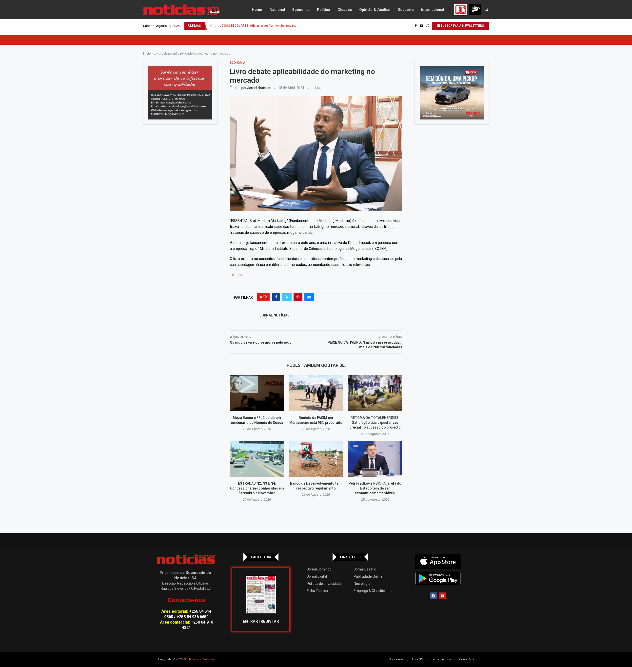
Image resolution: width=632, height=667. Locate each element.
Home (257, 9)
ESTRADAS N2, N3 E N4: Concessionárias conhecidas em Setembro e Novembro (257, 488)
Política (323, 9)
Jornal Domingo (319, 569)
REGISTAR (270, 621)
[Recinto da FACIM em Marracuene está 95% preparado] (316, 393)
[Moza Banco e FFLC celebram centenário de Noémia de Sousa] (257, 393)
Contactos (466, 659)
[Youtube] (421, 26)
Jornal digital (317, 576)
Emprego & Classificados (373, 590)
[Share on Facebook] (276, 297)
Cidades (344, 9)
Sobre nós (396, 659)
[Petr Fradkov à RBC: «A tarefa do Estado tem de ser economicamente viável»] (375, 459)
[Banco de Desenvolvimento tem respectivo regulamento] (316, 459)
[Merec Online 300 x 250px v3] (452, 92)
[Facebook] (416, 26)
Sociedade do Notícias (199, 659)
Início (147, 53)
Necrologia (362, 583)
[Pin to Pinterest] (298, 297)
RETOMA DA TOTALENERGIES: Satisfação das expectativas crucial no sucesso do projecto (375, 422)
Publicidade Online (368, 576)
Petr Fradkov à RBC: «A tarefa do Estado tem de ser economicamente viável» (375, 488)
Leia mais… (239, 275)
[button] (211, 26)
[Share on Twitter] (287, 297)
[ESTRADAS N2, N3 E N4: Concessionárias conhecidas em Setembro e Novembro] (257, 459)
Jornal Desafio (365, 569)
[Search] (486, 10)
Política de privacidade (324, 583)
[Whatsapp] (427, 26)
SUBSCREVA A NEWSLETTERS (462, 25)
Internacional (432, 9)
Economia (301, 9)
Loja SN (417, 659)
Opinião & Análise (374, 9)
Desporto (406, 9)
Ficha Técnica (317, 590)
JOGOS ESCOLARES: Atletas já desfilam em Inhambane (258, 25)
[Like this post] (265, 297)
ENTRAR (250, 621)
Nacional (277, 9)
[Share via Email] (309, 297)
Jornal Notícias (258, 88)
